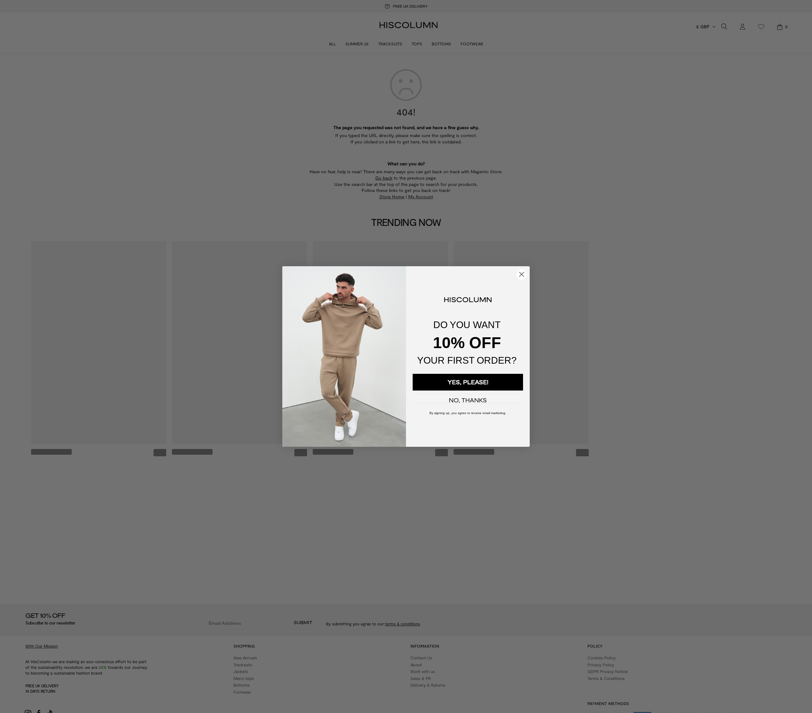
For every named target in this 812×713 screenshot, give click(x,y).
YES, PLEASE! (468, 382)
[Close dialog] (521, 274)
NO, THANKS (468, 400)
